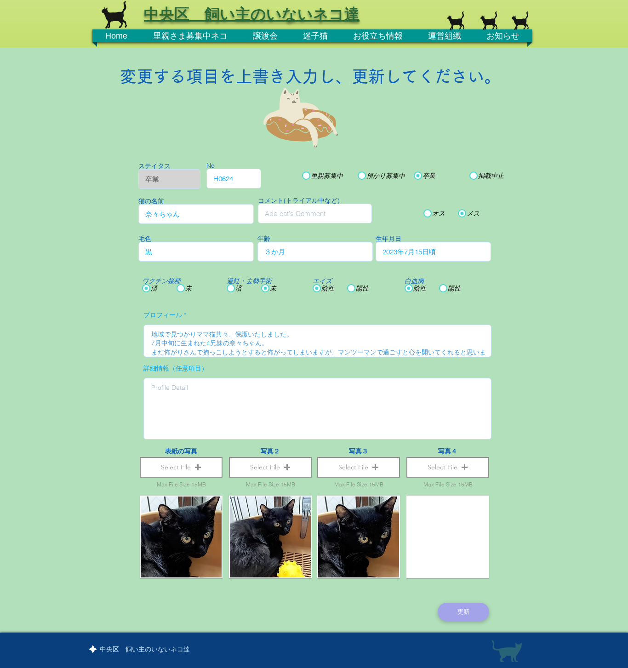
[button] (181, 467)
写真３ (358, 451)
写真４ (447, 451)
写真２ (270, 451)
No (210, 165)
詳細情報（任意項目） (175, 368)
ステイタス (154, 166)
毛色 (144, 238)
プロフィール (162, 315)
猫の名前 (151, 201)
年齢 (263, 238)
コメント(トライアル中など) (299, 200)
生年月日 (388, 238)
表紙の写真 (181, 451)
